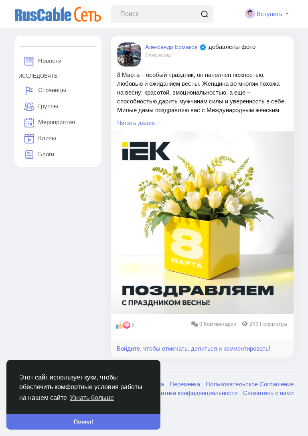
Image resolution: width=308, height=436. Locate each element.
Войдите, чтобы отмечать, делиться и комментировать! (193, 348)
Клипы (47, 138)
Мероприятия (56, 122)
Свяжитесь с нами (268, 393)
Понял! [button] (83, 421)
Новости (49, 60)
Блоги (46, 154)
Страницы (52, 90)
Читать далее (136, 122)
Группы (48, 106)
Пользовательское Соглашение (250, 384)
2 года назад (157, 54)
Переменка (186, 384)
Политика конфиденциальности (194, 393)
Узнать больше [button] (92, 397)
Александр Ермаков (171, 47)
